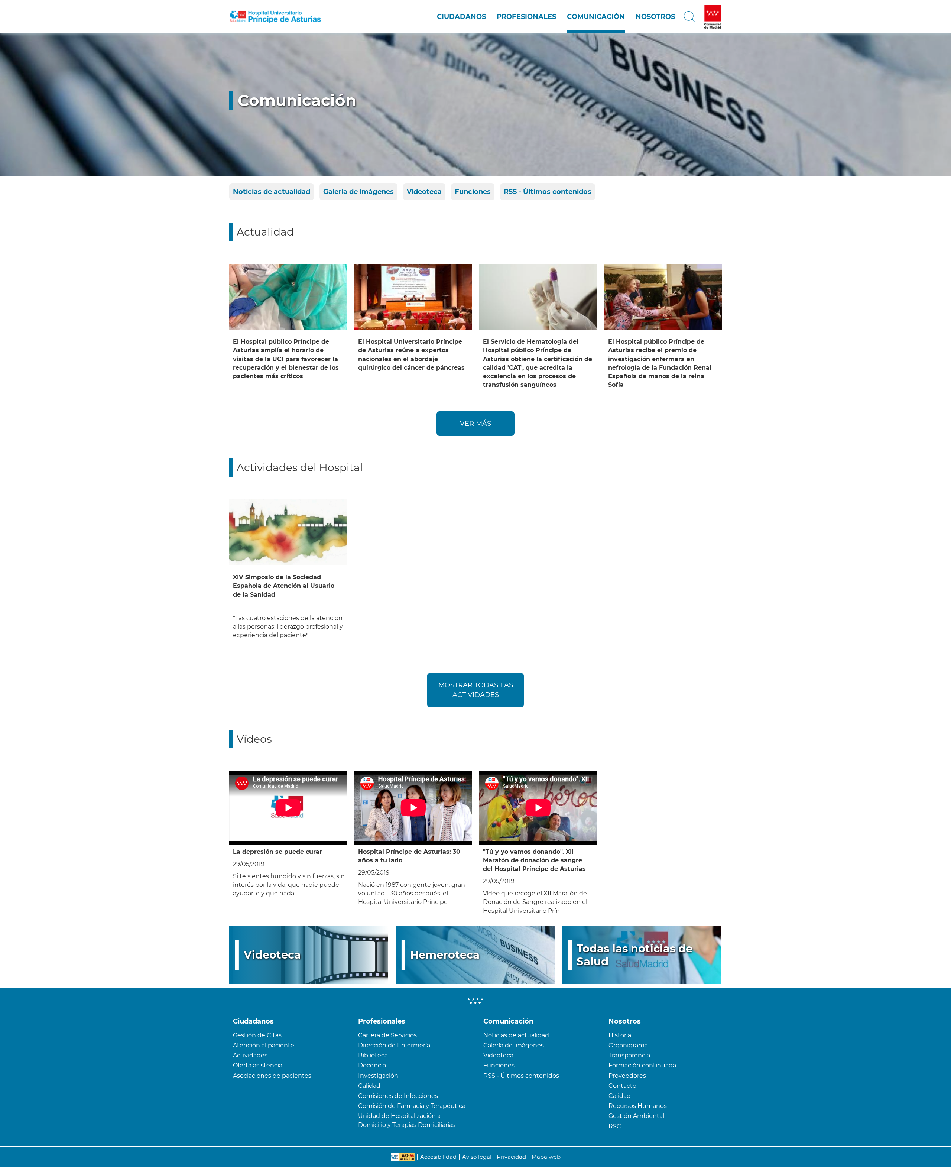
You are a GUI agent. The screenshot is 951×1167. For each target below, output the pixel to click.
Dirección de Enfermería (394, 1045)
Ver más (475, 423)
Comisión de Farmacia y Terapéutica (411, 1105)
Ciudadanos (461, 17)
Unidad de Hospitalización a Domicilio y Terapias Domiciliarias (406, 1120)
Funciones (473, 192)
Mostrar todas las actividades (475, 690)
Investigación (378, 1075)
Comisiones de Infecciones (398, 1095)
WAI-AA (403, 1157)
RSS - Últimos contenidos (547, 192)
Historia (619, 1035)
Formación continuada (642, 1065)
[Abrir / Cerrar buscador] (689, 16)
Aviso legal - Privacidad (494, 1156)
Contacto (622, 1085)
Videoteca (424, 192)
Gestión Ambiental (636, 1115)
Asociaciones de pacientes (272, 1075)
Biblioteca (373, 1055)
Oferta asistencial (258, 1065)
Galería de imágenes (358, 192)
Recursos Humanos (637, 1105)
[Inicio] (275, 16)
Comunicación (596, 17)
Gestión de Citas (257, 1035)
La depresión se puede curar (277, 851)
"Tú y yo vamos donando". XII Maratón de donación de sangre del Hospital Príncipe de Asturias (534, 860)
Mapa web (546, 1156)
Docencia (372, 1065)
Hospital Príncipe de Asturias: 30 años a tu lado (409, 856)
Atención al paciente (263, 1045)
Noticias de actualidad (271, 192)
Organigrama (628, 1045)
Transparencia (629, 1055)
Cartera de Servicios (387, 1035)
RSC (614, 1126)
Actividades (250, 1055)
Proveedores (627, 1075)
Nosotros (655, 17)
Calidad (369, 1085)
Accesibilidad (438, 1156)
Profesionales (526, 17)
